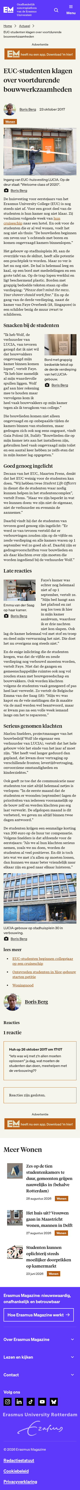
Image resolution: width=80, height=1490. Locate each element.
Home (8, 26)
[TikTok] (31, 1402)
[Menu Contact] (72, 1374)
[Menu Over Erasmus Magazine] (72, 1339)
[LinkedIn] (19, 1402)
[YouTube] (42, 1402)
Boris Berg (28, 109)
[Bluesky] (54, 1402)
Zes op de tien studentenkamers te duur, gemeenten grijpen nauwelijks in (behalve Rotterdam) (49, 1178)
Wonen (10, 121)
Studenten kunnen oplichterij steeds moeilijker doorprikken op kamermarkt (48, 1257)
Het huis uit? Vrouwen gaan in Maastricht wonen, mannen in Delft (49, 1219)
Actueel (24, 26)
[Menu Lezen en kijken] (72, 1357)
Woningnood (23, 985)
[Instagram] (8, 1402)
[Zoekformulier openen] (56, 10)
